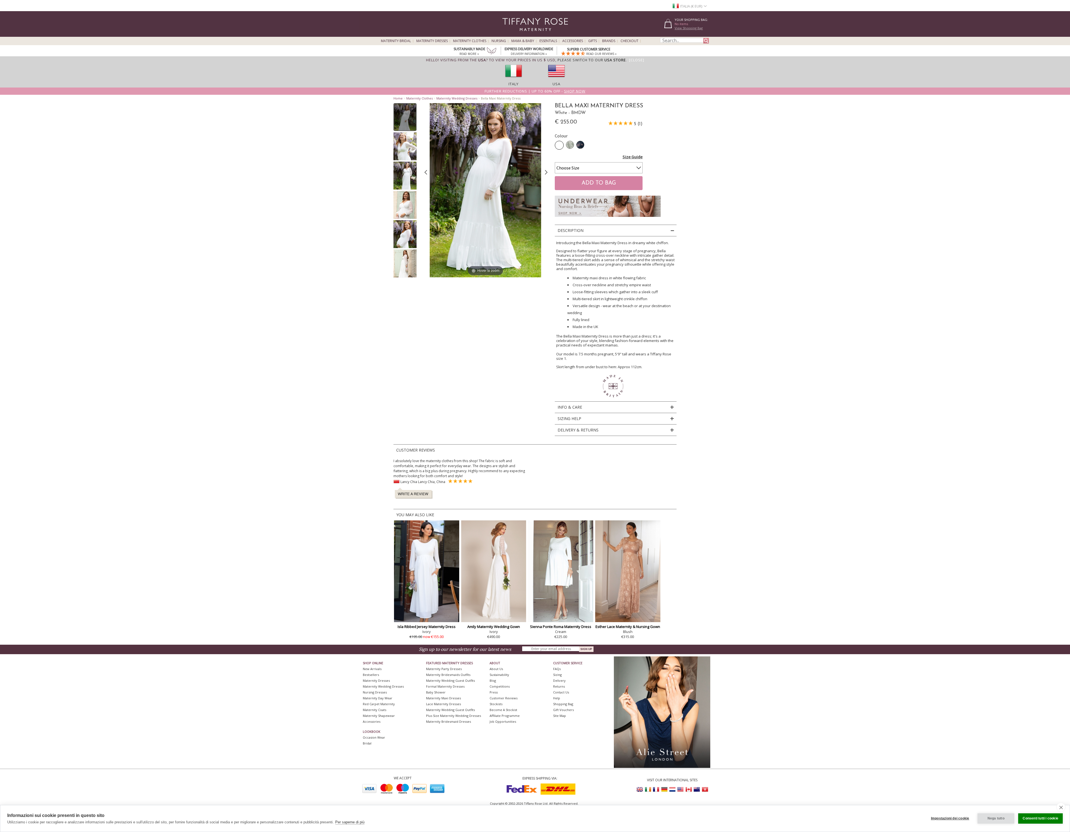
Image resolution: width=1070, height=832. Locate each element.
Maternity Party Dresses (444, 669)
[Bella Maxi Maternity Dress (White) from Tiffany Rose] (405, 117)
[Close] (636, 59)
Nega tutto (996, 818)
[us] (556, 78)
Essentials (548, 41)
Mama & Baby (522, 41)
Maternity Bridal (396, 41)
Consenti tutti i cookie (1040, 818)
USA (556, 83)
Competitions (500, 686)
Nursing (499, 41)
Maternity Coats (374, 710)
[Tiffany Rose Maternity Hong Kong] (705, 789)
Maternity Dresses (432, 41)
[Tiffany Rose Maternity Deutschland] (664, 789)
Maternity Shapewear (379, 716)
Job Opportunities (503, 721)
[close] (1061, 807)
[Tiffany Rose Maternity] (510, 34)
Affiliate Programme (505, 716)
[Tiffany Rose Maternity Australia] (697, 789)
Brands (608, 41)
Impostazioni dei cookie (950, 818)
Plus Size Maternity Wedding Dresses (453, 716)
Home (398, 98)
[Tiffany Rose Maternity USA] (680, 789)
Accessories (572, 41)
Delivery (559, 680)
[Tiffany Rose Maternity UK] (640, 789)
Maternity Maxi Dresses (443, 698)
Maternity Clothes (469, 41)
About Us (496, 669)
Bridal (367, 743)
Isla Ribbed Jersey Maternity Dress (427, 626)
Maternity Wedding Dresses (456, 98)
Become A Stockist (503, 710)
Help (556, 698)
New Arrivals (372, 669)
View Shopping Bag (689, 28)
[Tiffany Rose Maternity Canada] (688, 789)
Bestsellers (371, 675)
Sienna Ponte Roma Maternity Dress (560, 626)
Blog (493, 680)
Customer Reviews (503, 698)
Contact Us (561, 692)
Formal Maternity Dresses (445, 686)
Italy (514, 83)
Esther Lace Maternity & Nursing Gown (627, 626)
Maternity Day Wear (377, 698)
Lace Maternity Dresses (443, 704)
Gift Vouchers (563, 710)
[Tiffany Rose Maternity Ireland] (648, 789)
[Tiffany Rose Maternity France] (656, 789)
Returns (559, 686)
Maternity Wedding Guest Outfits (450, 680)
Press (494, 692)
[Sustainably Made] (491, 51)
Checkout (629, 41)
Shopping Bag (563, 704)
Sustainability (499, 675)
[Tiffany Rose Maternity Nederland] (672, 789)
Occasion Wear (374, 737)
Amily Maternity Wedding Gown (493, 626)
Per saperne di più (349, 822)
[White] (559, 145)
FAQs (557, 669)
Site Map (559, 716)
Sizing (557, 675)
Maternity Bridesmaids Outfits (448, 675)
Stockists (496, 704)
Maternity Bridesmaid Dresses (448, 721)
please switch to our (592, 59)
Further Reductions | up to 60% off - (535, 91)
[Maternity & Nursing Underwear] (608, 218)
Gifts (592, 41)
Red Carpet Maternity (379, 704)
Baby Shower (436, 692)
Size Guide (632, 156)
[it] (513, 78)
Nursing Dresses (375, 692)
